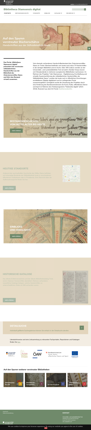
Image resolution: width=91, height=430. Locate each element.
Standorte (36, 13)
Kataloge (57, 13)
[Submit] (85, 9)
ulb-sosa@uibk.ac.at (67, 421)
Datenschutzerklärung (8, 413)
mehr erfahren (16, 131)
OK (46, 428)
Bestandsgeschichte (22, 13)
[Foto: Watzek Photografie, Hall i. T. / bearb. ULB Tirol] (89, 48)
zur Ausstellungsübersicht (78, 4)
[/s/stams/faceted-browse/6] (82, 328)
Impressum (5, 411)
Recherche (69, 13)
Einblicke (47, 13)
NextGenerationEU (65, 89)
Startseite (7, 13)
